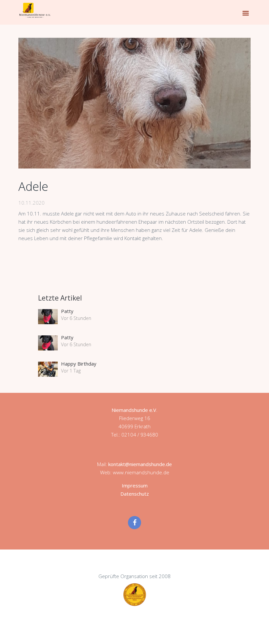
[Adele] (134, 103)
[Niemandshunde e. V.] (34, 10)
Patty (67, 311)
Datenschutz (134, 493)
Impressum (135, 485)
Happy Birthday (78, 363)
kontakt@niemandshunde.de (140, 464)
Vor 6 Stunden (76, 318)
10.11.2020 (31, 202)
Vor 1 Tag (71, 371)
